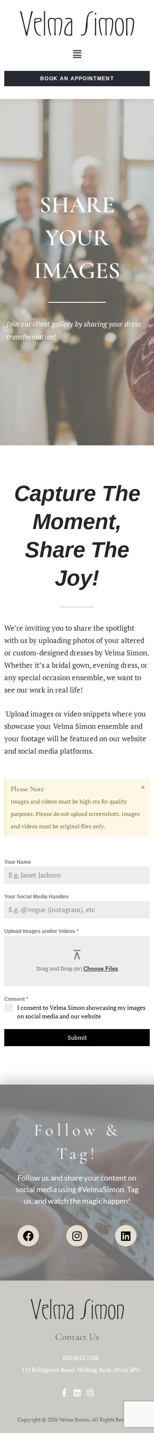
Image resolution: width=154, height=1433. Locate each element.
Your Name (17, 862)
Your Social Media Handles (36, 897)
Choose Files (100, 968)
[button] (77, 54)
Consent (16, 999)
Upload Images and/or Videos (41, 931)
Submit (77, 1037)
